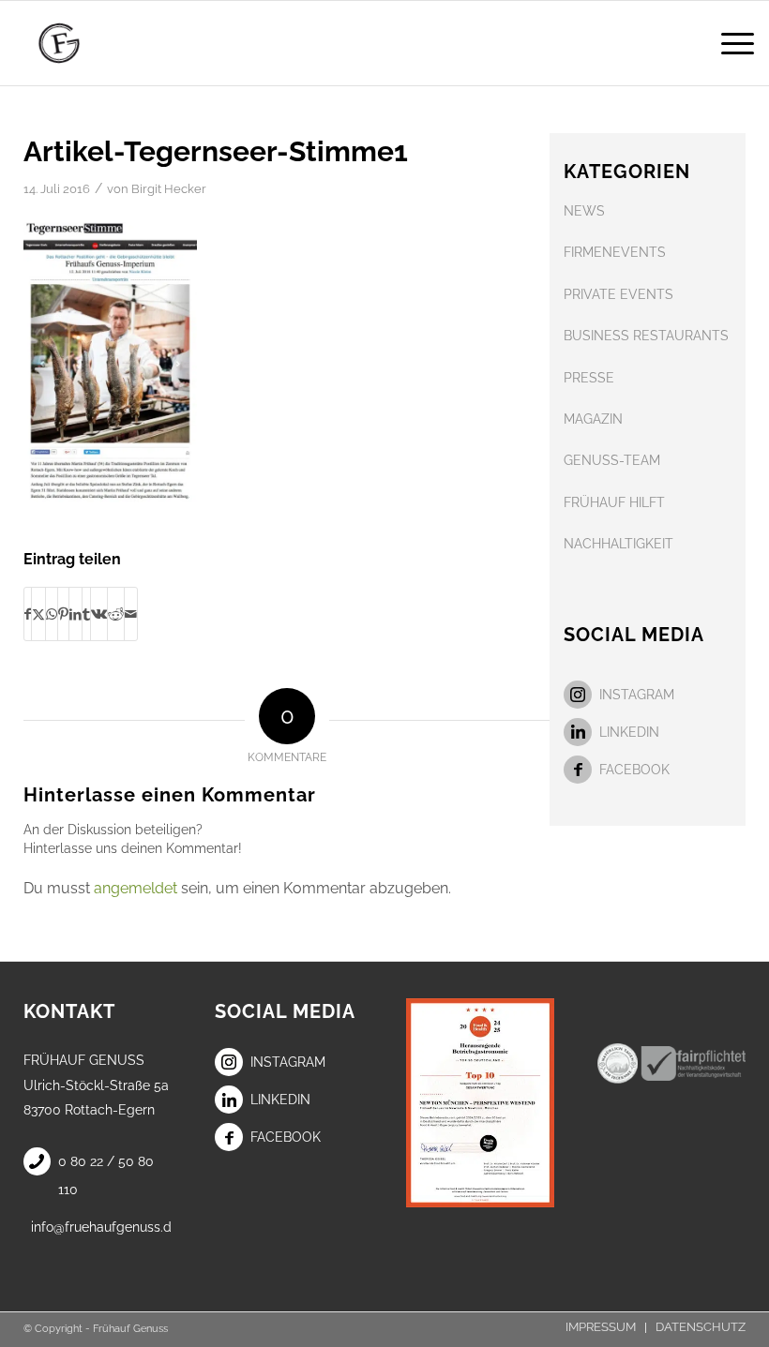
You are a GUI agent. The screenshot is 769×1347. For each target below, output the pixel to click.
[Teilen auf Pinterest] (63, 614)
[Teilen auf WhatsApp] (51, 614)
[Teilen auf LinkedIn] (75, 614)
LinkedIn (629, 732)
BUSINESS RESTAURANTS (646, 335)
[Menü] (728, 43)
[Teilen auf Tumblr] (86, 614)
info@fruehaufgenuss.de (101, 1227)
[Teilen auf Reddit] (116, 614)
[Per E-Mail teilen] (131, 614)
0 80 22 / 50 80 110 (106, 1175)
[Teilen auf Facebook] (27, 614)
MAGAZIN (593, 419)
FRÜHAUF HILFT (614, 502)
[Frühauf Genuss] (85, 43)
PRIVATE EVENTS (618, 294)
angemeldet (135, 888)
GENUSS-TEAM (612, 460)
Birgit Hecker (168, 189)
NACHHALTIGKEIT (618, 543)
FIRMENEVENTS (615, 252)
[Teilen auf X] (38, 614)
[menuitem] (728, 43)
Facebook (634, 769)
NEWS (584, 210)
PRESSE (589, 377)
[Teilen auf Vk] (99, 614)
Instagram (636, 694)
